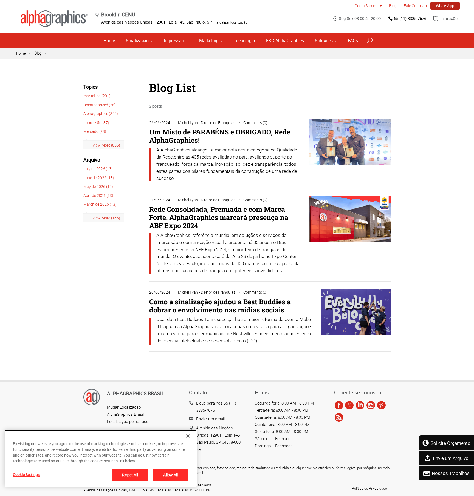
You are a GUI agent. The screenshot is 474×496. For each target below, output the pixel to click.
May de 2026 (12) (98, 186)
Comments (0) (255, 122)
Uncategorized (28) (99, 104)
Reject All (130, 474)
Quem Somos (366, 5)
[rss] (339, 418)
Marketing (209, 41)
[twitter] (349, 406)
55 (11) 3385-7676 (410, 18)
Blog (393, 5)
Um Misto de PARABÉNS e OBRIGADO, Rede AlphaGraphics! (219, 136)
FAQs (353, 41)
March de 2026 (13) (100, 204)
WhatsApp (445, 5)
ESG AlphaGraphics (285, 41)
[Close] (188, 436)
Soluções (324, 41)
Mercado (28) (94, 131)
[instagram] (371, 406)
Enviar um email (210, 419)
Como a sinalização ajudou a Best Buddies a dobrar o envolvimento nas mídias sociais (220, 305)
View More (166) (106, 217)
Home (109, 41)
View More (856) (106, 145)
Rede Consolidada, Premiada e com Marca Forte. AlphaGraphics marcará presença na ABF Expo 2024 (218, 217)
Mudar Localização (124, 407)
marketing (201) (97, 95)
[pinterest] (381, 406)
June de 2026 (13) (98, 177)
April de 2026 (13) (98, 195)
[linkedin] (360, 406)
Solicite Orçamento (450, 443)
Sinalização (137, 41)
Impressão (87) (96, 122)
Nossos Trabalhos (451, 473)
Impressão (174, 41)
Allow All (170, 474)
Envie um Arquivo (451, 458)
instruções (449, 18)
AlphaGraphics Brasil (125, 414)
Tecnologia (244, 41)
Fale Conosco (415, 5)
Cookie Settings (26, 474)
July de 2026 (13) (98, 168)
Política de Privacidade (369, 488)
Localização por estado (127, 421)
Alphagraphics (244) (100, 113)
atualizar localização (231, 22)
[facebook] (339, 406)
